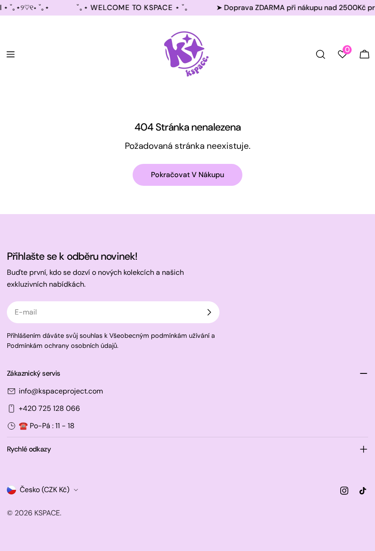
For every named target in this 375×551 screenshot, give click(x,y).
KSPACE (47, 513)
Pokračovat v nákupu (187, 174)
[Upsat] (209, 312)
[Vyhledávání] (320, 54)
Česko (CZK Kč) (45, 489)
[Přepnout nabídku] (10, 54)
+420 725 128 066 (49, 408)
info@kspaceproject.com (61, 391)
